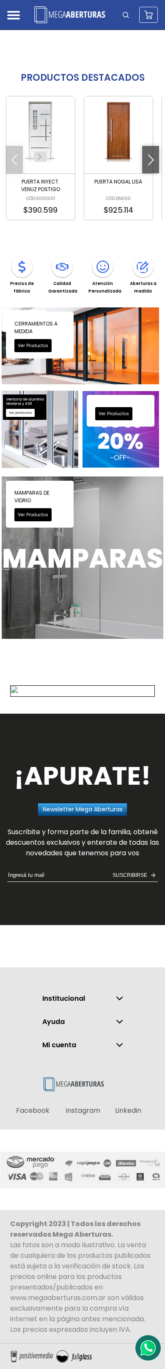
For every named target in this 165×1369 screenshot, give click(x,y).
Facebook (33, 1110)
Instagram (83, 1110)
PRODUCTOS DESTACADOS (83, 77)
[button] (39, 156)
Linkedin (128, 1110)
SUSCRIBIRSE (130, 875)
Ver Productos (33, 345)
